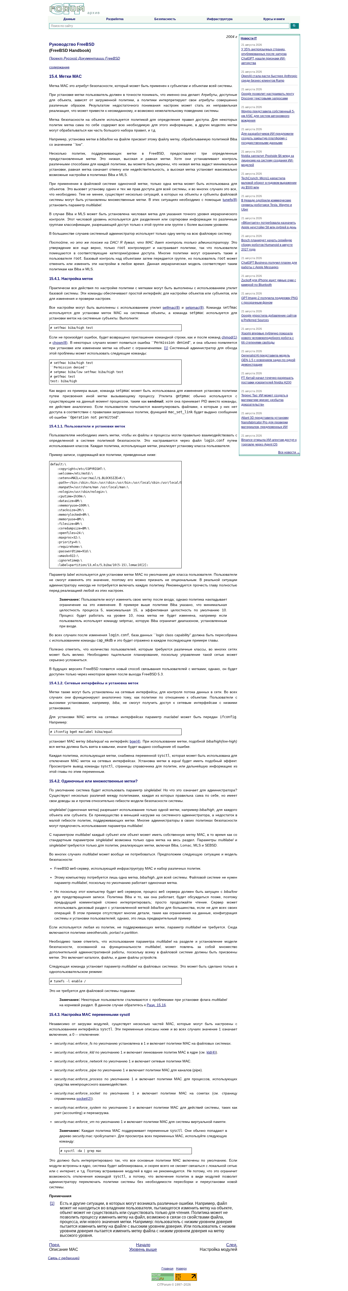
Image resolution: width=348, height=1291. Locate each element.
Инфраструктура (220, 19)
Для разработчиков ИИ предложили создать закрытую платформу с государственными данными (267, 138)
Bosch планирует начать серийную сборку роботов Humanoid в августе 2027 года (267, 245)
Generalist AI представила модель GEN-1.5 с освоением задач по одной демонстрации (268, 360)
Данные (69, 19)
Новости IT (249, 38)
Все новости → (289, 452)
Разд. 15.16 (156, 1005)
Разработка (115, 19)
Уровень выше (143, 1249)
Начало (143, 1245)
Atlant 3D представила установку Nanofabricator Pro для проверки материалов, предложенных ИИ (265, 422)
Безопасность (165, 19)
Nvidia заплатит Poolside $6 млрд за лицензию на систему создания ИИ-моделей (267, 160)
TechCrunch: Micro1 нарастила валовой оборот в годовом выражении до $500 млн (269, 182)
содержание (59, 67)
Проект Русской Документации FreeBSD (84, 58)
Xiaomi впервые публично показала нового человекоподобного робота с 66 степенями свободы (267, 338)
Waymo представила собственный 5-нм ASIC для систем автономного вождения (268, 116)
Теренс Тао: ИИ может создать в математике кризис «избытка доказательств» (264, 400)
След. (231, 1245)
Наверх (181, 1268)
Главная (167, 1268)
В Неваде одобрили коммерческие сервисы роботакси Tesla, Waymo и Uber (266, 205)
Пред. (54, 1245)
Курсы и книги (274, 19)
